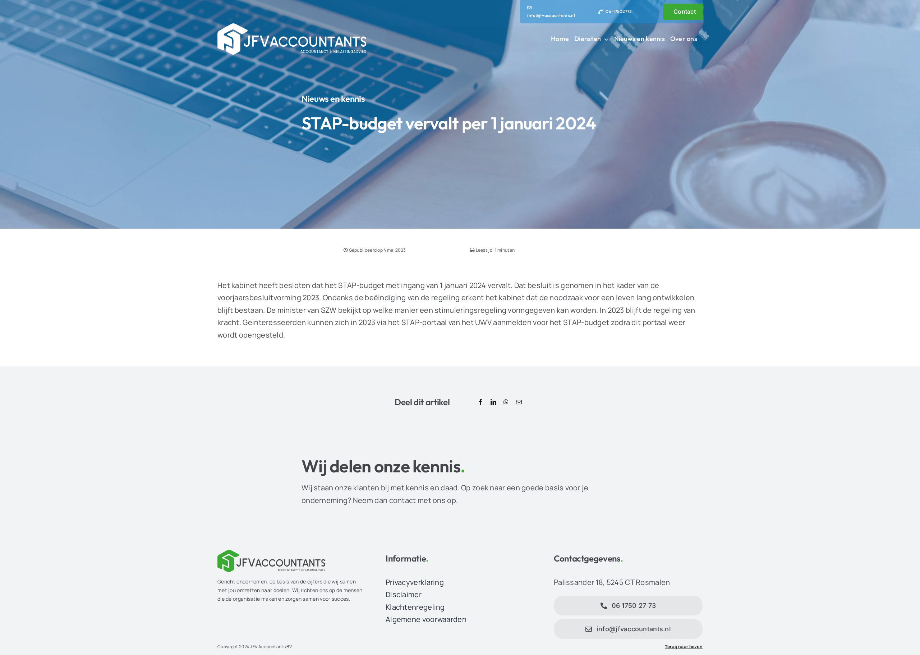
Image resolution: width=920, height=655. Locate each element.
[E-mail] (518, 402)
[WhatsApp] (506, 402)
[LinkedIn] (493, 402)
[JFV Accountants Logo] (291, 27)
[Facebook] (480, 402)
